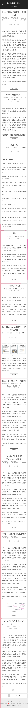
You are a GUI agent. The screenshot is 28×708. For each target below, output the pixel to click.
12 (16, 695)
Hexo (8, 705)
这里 (8, 407)
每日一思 (14, 144)
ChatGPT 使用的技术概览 (14, 381)
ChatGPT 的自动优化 (14, 621)
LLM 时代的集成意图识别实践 (14, 13)
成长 (14, 233)
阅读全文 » (14, 88)
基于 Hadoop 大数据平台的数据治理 (14, 328)
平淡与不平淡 (14, 286)
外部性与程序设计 (14, 94)
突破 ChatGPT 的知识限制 (14, 534)
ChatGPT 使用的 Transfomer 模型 (14, 457)
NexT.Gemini (14, 705)
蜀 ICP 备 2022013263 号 (14, 701)
